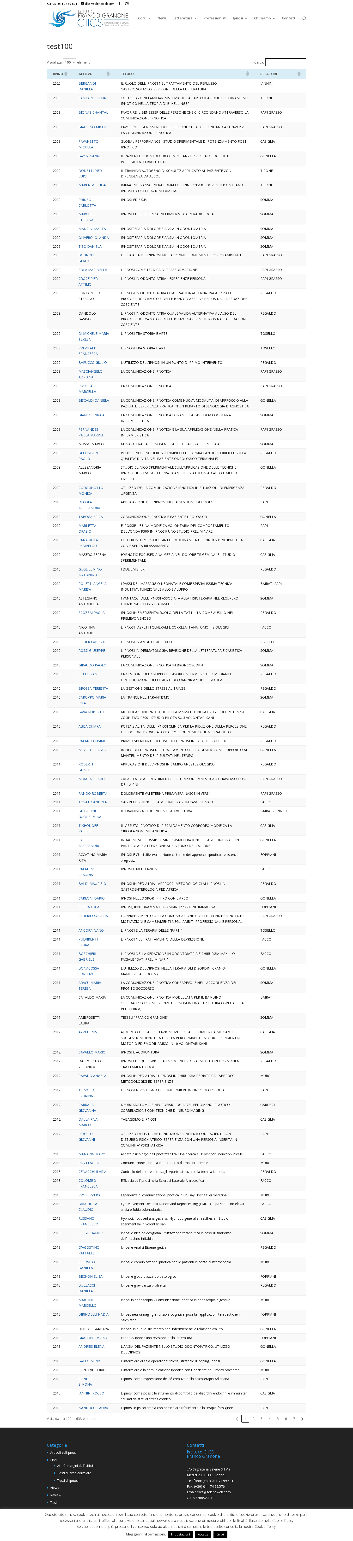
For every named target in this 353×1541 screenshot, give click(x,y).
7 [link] (294, 1418)
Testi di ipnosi (68, 1480)
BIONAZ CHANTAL (93, 112)
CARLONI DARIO (92, 898)
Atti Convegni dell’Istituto (76, 1465)
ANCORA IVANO (91, 930)
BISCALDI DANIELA (94, 400)
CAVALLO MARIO (92, 1052)
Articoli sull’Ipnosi (63, 1452)
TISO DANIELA (90, 246)
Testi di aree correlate (74, 1473)
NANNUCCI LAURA (93, 1408)
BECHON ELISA (91, 1276)
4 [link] (270, 1418)
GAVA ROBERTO (91, 712)
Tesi (53, 1502)
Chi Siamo (262, 18)
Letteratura (183, 18)
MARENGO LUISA (92, 185)
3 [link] (261, 1418)
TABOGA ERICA (91, 516)
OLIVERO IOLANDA (94, 237)
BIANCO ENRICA (91, 415)
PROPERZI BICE (91, 1195)
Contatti (289, 18)
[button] (65, 74)
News (162, 18)
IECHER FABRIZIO (92, 642)
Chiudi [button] (220, 1534)
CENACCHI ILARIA (92, 1171)
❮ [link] (237, 1418)
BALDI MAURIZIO (92, 883)
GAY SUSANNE (90, 156)
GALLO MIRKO (90, 1361)
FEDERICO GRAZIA (93, 915)
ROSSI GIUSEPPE (92, 650)
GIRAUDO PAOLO (92, 665)
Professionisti (215, 18)
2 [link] (253, 1418)
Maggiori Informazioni (145, 1534)
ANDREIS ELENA (91, 1346)
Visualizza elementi (69, 62)
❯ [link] (302, 1418)
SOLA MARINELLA (93, 269)
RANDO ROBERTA (93, 793)
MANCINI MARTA (92, 228)
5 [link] (278, 1418)
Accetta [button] (203, 1534)
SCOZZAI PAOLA (92, 612)
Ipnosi (238, 18)
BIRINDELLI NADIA (94, 1314)
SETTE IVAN (88, 674)
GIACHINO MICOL (93, 127)
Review (55, 1495)
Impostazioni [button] (180, 1534)
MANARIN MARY (92, 1154)
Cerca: (259, 62)
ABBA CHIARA (90, 726)
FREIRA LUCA (89, 907)
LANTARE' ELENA (92, 98)
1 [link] (245, 1418)
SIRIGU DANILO (91, 1233)
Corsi (142, 18)
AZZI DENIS (88, 1032)
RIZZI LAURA (89, 1162)
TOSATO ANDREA (93, 802)
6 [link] (286, 1418)
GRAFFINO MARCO (94, 1337)
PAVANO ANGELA (92, 1075)
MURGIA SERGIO (92, 778)
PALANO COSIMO (93, 741)
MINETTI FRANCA (93, 749)
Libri (53, 1460)
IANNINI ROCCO (91, 1393)
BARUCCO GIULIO (93, 362)
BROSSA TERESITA (93, 688)
